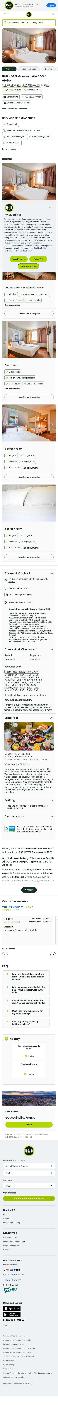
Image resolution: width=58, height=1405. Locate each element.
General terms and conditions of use (16, 1336)
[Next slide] (53, 183)
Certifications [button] (14, 816)
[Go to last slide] (5, 183)
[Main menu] (4, 14)
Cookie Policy (26, 250)
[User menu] (53, 14)
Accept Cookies (19, 259)
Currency (7, 1180)
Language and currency (14, 1160)
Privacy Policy (13, 250)
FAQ (4, 1215)
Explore (29, 1125)
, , (26, 85)
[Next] (53, 954)
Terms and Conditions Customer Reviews (18, 1356)
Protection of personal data (13, 1344)
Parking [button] (9, 800)
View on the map (34, 90)
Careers (6, 1250)
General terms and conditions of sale (17, 1340)
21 (51, 58)
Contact (6, 1219)
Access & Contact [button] (17, 573)
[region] (29, 237)
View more (29, 890)
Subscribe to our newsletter (29, 1198)
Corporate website (10, 1238)
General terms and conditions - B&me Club (19, 1348)
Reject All (38, 259)
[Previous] (5, 954)
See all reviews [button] (8, 949)
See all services (9, 149)
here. (39, 243)
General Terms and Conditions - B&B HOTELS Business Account (27, 1373)
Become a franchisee (11, 1246)
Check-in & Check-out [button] (20, 649)
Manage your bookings (12, 1223)
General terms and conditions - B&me (17, 1352)
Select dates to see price (29, 313)
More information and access (14, 109)
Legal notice (8, 1369)
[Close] (3, 5)
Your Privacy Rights (28, 266)
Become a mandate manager (14, 1242)
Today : (22, 671)
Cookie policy (8, 1361)
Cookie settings (9, 1365)
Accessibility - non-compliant (14, 1377)
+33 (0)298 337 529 (33, 97)
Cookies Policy (40, 248)
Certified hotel (12, 97)
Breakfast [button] (11, 718)
